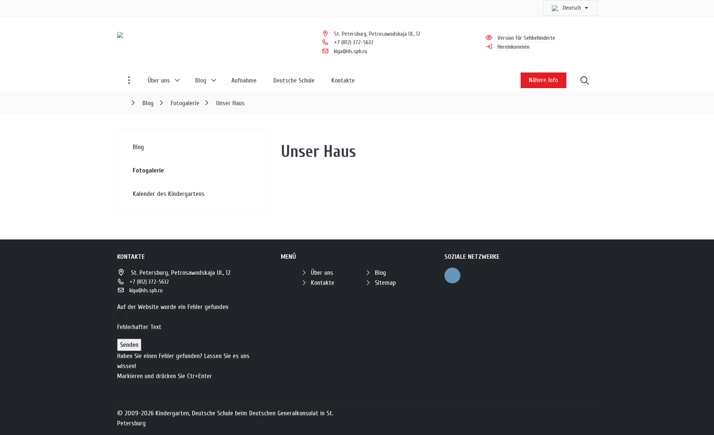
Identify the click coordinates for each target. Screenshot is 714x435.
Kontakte (322, 283)
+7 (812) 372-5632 (353, 42)
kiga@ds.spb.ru (350, 51)
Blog (380, 273)
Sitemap (385, 283)
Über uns (322, 273)
